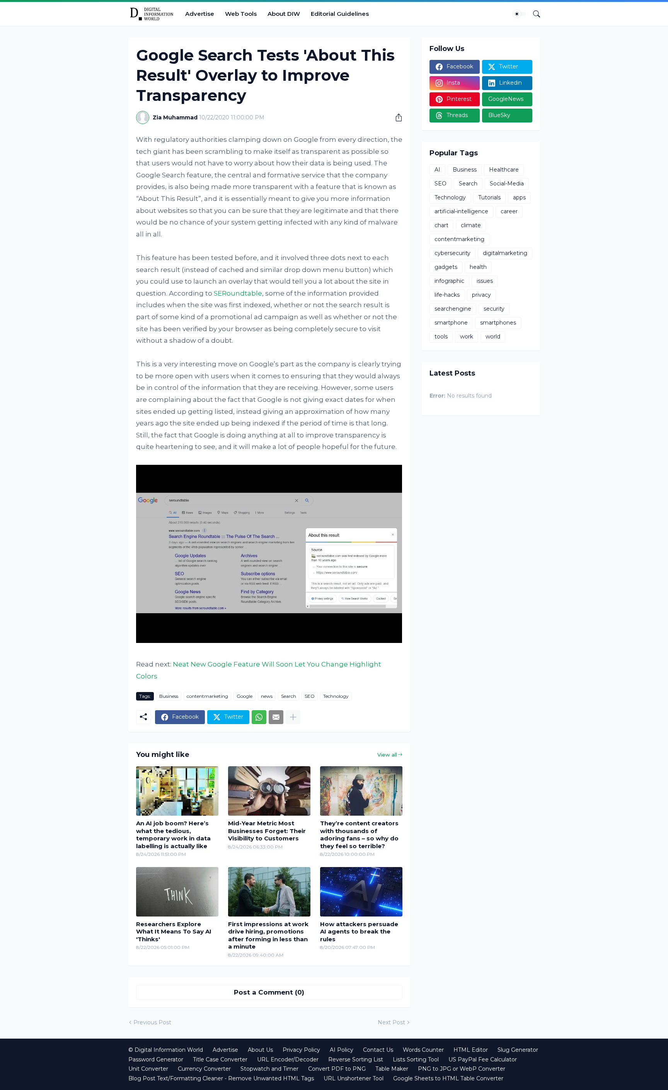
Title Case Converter (220, 1059)
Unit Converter (148, 1068)
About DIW (284, 13)
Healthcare (504, 169)
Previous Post (152, 1022)
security (494, 308)
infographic (449, 280)
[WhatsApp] (259, 717)
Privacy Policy (301, 1049)
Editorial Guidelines (340, 13)
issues (485, 280)
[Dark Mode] (519, 13)
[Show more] (293, 717)
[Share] (395, 117)
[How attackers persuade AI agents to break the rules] (361, 892)
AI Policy (341, 1049)
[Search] (533, 13)
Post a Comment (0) (269, 992)
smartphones (498, 322)
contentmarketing (207, 696)
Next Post (391, 1022)
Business (168, 696)
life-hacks (447, 294)
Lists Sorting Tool (416, 1059)
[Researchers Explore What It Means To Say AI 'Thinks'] (177, 892)
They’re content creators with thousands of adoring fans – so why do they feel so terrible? (359, 835)
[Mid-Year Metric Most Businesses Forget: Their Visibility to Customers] (269, 791)
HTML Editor (470, 1049)
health (478, 267)
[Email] (276, 717)
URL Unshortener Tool (353, 1078)
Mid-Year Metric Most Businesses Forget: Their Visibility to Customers (267, 831)
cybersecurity (452, 253)
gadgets (446, 267)
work (466, 336)
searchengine (453, 308)
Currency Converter (204, 1068)
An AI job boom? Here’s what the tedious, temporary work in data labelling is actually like (173, 835)
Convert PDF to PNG (337, 1068)
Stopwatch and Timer (269, 1068)
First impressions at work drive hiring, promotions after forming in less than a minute (268, 935)
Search (288, 696)
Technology (336, 696)
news (267, 696)
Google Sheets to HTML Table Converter (448, 1078)
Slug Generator (518, 1049)
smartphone (451, 322)
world (493, 336)
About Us (260, 1049)
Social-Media (507, 183)
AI (437, 169)
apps (519, 197)
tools (441, 336)
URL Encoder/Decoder (288, 1059)
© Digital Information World (165, 1049)
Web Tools (241, 13)
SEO (310, 696)
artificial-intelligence (461, 211)
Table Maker (391, 1068)
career (509, 211)
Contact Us (378, 1049)
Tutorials (489, 197)
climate (471, 225)
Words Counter (423, 1049)
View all (387, 755)
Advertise (199, 13)
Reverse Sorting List (355, 1059)
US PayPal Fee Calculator (482, 1059)
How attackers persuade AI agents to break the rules (359, 931)
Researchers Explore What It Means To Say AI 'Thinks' (173, 931)
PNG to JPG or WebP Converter (461, 1068)
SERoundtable (238, 293)
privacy (481, 294)
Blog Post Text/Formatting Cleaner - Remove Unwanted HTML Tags (221, 1078)
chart (441, 225)
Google (244, 696)
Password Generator (155, 1059)
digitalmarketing (505, 253)
